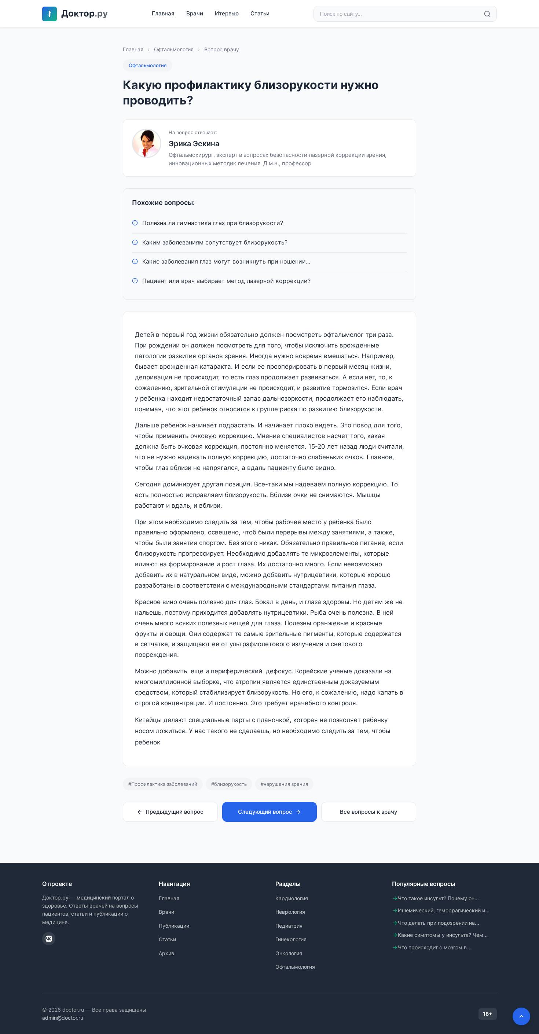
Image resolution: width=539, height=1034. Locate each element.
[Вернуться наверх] (521, 1016)
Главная (163, 13)
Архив (166, 953)
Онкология (288, 953)
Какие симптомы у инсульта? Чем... (443, 935)
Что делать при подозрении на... (438, 923)
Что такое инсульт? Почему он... (438, 898)
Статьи (260, 13)
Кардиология (291, 898)
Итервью (227, 13)
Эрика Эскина (194, 143)
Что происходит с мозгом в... (434, 947)
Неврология (290, 912)
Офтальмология (174, 49)
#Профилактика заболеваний (162, 784)
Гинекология (291, 939)
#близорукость (229, 784)
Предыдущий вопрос (174, 811)
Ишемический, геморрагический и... (443, 910)
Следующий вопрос (265, 811)
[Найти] (487, 14)
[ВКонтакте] (48, 938)
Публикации (174, 926)
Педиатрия (288, 926)
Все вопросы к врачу (368, 811)
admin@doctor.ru (62, 1018)
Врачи (194, 13)
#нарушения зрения (284, 784)
